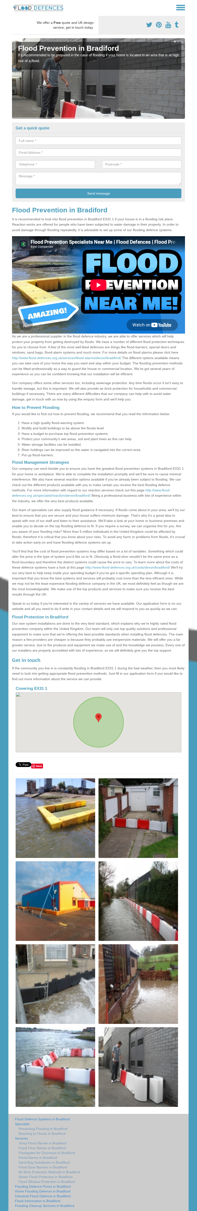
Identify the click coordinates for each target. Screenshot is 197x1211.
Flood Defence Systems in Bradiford (42, 1119)
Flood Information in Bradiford (37, 1201)
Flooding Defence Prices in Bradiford (43, 1186)
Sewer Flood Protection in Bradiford (45, 1177)
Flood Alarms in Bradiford (37, 1158)
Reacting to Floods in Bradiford (42, 1133)
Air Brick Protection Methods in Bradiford (49, 1172)
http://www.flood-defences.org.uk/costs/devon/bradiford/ (127, 567)
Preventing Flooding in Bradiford (43, 1129)
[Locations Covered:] (14, 7)
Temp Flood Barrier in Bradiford (42, 1143)
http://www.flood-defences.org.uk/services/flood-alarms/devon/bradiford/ (66, 358)
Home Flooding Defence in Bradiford (42, 1191)
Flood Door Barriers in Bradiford (42, 1167)
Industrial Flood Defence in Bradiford (43, 1196)
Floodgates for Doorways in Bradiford (46, 1153)
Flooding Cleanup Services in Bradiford (44, 1206)
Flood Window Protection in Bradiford (46, 1182)
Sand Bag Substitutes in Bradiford (44, 1162)
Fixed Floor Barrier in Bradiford (42, 1148)
